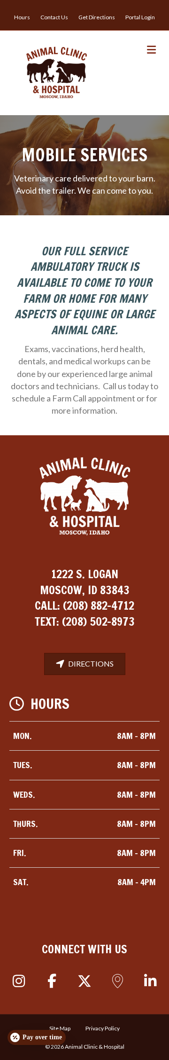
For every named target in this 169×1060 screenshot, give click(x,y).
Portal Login (140, 17)
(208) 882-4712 (98, 605)
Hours (22, 17)
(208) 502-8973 (98, 621)
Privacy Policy (102, 1028)
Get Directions (96, 17)
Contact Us (54, 17)
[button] (19, 981)
